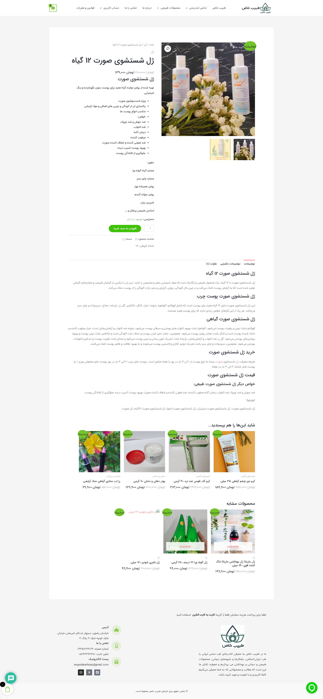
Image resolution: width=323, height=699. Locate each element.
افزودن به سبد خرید (124, 229)
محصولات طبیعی (170, 8)
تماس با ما (131, 8)
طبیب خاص (251, 8)
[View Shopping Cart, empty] (53, 8)
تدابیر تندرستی (198, 8)
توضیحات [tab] (249, 264)
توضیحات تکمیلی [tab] (230, 264)
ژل (145, 45)
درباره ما (147, 8)
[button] (167, 48)
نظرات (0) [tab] (211, 264)
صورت (219, 362)
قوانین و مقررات (85, 8)
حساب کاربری (111, 8)
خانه (152, 45)
